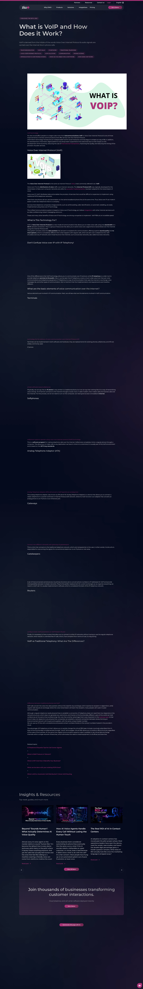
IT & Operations (78, 965)
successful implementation (75, 189)
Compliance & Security (27, 964)
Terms (21, 984)
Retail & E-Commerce (93, 959)
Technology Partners (63, 957)
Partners (77, 2)
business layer (104, 717)
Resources (88, 2)
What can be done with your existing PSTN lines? (44, 767)
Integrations (83, 7)
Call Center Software (46, 957)
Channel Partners (62, 960)
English (118, 2)
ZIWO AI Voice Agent (46, 965)
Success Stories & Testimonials (28, 972)
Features (25, 957)
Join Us (25, 976)
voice (73, 183)
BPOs (91, 969)
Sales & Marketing (79, 957)
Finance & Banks (95, 966)
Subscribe (117, 939)
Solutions (71, 7)
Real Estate (93, 963)
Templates (109, 963)
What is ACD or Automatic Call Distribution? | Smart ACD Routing (49, 774)
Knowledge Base (112, 966)
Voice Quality (27, 960)
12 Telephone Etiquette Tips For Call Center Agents (44, 747)
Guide (108, 972)
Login (109, 2)
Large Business (95, 955)
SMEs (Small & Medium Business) (79, 972)
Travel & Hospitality (96, 972)
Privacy (27, 984)
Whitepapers (110, 960)
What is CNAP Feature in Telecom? (39, 754)
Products (59, 7)
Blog (107, 957)
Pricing (92, 7)
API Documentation (113, 969)
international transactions (70, 143)
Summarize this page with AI (71, 925)
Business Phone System (44, 961)
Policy (34, 984)
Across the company (79, 968)
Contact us (100, 2)
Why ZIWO (47, 7)
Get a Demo (115, 7)
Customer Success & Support (79, 961)
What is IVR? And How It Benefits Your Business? (44, 761)
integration (88, 210)
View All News (71, 869)
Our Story (26, 968)
